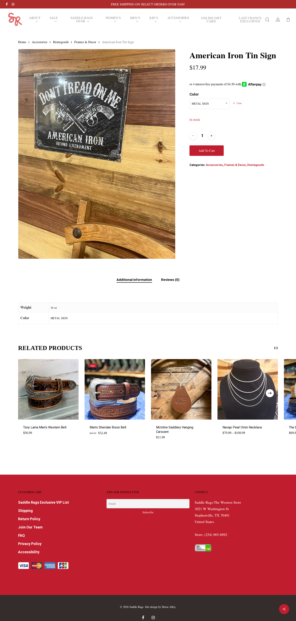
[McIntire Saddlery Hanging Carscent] (181, 389)
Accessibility (28, 552)
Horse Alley (168, 607)
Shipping (25, 510)
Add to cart (207, 150)
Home (22, 42)
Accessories (39, 42)
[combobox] (209, 103)
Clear (239, 103)
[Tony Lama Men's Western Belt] (48, 389)
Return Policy (29, 519)
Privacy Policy (29, 544)
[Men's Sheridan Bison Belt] (115, 389)
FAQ (21, 535)
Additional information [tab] (134, 280)
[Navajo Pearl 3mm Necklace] (247, 389)
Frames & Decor (85, 42)
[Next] (270, 393)
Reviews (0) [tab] (170, 280)
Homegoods (61, 42)
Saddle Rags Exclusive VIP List (43, 502)
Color (194, 94)
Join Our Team (30, 527)
